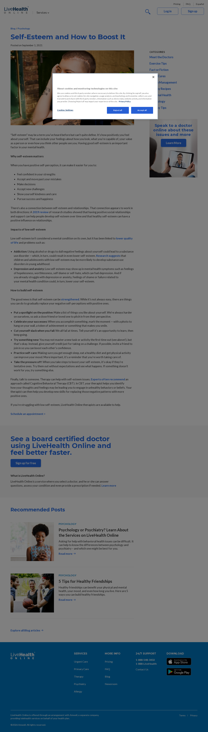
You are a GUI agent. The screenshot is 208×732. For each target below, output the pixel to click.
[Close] (153, 77)
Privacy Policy (125, 101)
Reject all (117, 110)
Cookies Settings (65, 110)
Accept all (142, 110)
